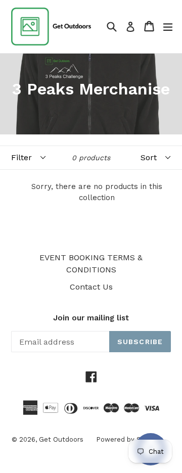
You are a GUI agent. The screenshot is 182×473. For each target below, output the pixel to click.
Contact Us (91, 287)
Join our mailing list (91, 317)
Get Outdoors (61, 439)
